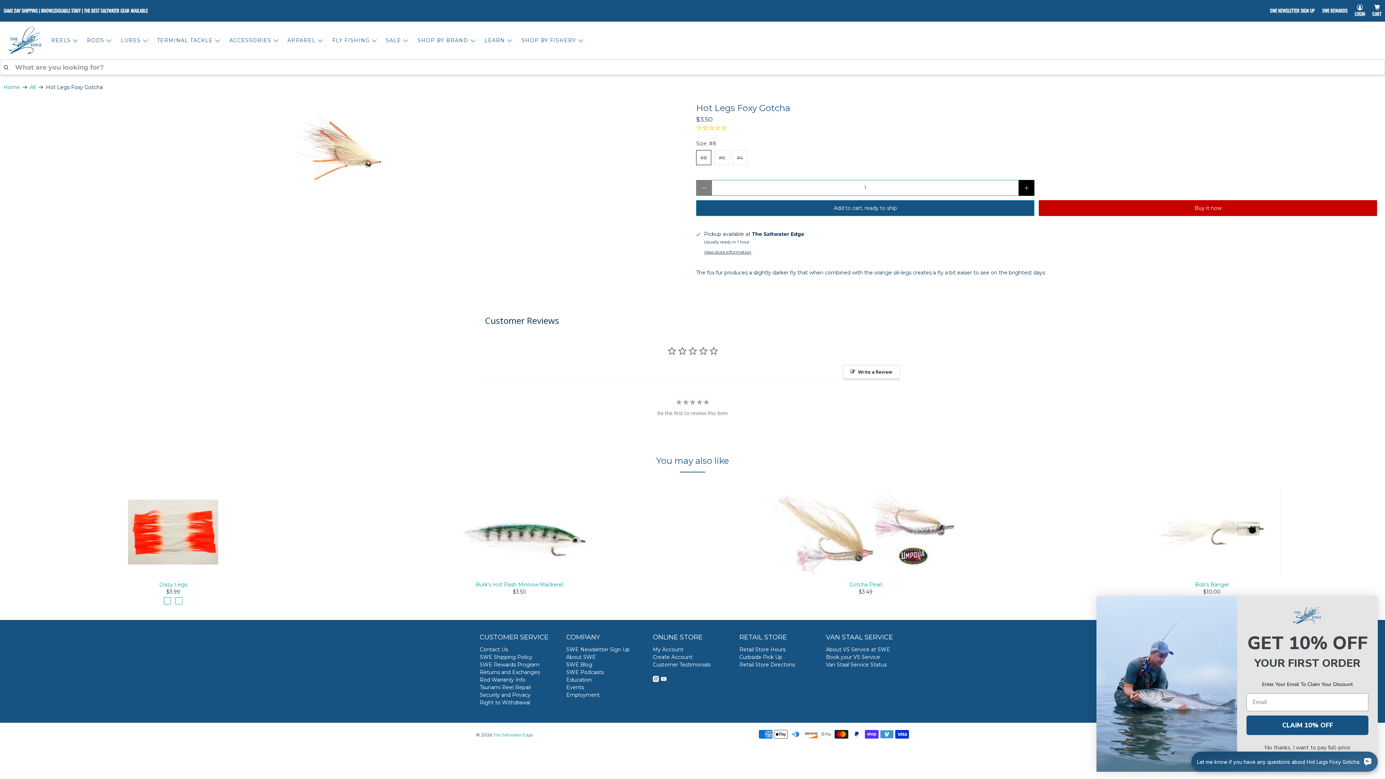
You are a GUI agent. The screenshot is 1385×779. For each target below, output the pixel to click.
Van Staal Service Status (856, 664)
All (33, 87)
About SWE (581, 657)
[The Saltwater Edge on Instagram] (656, 680)
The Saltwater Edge (513, 735)
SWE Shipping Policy (506, 657)
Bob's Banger (1212, 584)
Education (579, 680)
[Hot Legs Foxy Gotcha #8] (346, 152)
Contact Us (494, 649)
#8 (703, 157)
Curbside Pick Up (760, 657)
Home (12, 87)
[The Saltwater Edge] (26, 40)
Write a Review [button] (875, 372)
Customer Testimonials (682, 664)
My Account (668, 649)
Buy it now (1208, 208)
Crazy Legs (173, 584)
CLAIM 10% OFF (1307, 725)
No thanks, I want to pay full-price (1307, 747)
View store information (727, 252)
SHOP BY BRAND (443, 40)
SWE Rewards (1334, 10)
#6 (722, 157)
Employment (583, 695)
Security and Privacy (505, 695)
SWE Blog (579, 664)
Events (575, 687)
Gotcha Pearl (865, 584)
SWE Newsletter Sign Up (1292, 10)
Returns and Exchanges (510, 672)
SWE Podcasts (585, 672)
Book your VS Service (853, 657)
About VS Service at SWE (858, 649)
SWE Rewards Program (510, 664)
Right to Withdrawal (505, 702)
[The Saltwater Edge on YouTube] (664, 680)
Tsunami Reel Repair (505, 687)
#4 (740, 157)
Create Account (672, 657)
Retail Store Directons (767, 664)
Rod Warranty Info (503, 680)
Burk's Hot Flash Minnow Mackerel (519, 584)
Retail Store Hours (762, 649)
